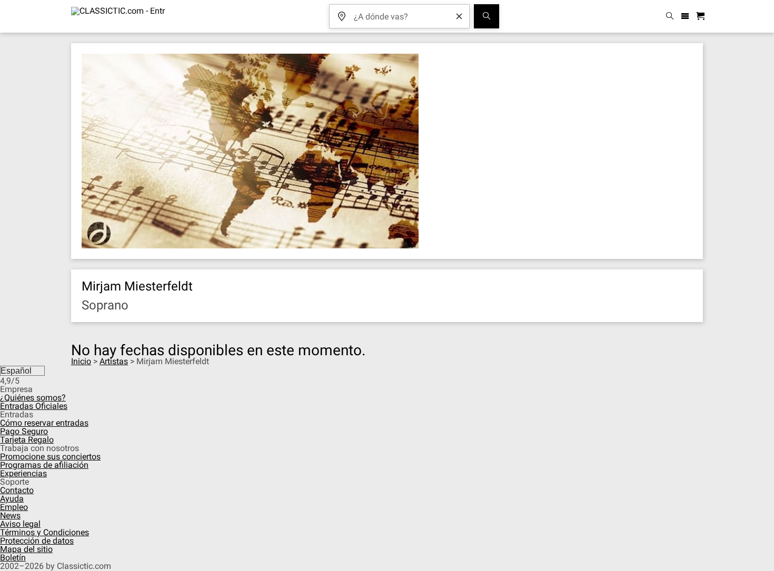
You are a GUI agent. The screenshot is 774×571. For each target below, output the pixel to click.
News (10, 515)
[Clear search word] (459, 16)
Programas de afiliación (44, 465)
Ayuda (12, 499)
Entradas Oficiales (33, 406)
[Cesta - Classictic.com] (702, 17)
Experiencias (23, 473)
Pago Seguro (24, 431)
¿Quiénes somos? (33, 398)
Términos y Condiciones (44, 532)
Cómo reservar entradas (44, 423)
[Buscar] (486, 16)
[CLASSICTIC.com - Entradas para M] (118, 16)
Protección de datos (37, 541)
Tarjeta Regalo (27, 440)
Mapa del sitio (26, 549)
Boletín (13, 558)
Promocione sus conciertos (50, 457)
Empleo (14, 507)
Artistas (114, 361)
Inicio (81, 361)
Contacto (17, 490)
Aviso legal (20, 524)
